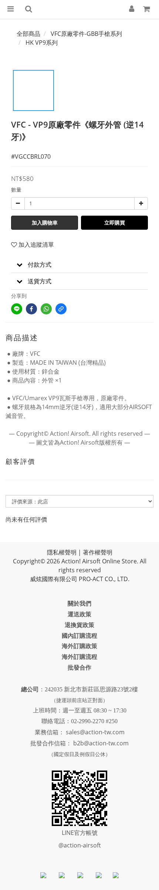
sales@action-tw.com (95, 732)
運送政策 (79, 614)
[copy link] (61, 308)
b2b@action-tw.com (101, 743)
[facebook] (31, 308)
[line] (16, 308)
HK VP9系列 (42, 42)
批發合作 (79, 667)
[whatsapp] (46, 308)
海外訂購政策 (79, 646)
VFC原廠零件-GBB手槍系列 (86, 34)
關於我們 (79, 603)
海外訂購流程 (79, 657)
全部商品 (28, 34)
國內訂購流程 (79, 635)
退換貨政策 (79, 625)
